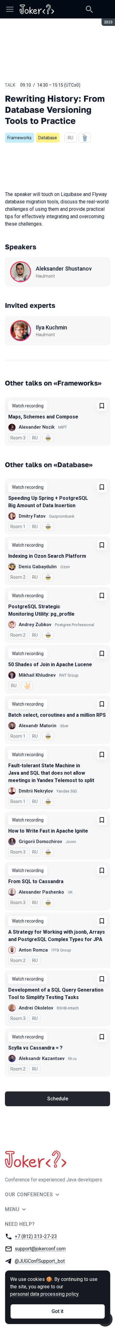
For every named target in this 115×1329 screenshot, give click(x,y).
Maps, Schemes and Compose (43, 417)
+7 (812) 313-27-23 (36, 1236)
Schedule (57, 1099)
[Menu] (10, 9)
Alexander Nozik (37, 427)
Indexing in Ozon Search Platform (47, 556)
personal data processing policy (44, 1294)
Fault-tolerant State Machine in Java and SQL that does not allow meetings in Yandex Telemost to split (51, 773)
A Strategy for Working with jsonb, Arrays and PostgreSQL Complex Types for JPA (56, 935)
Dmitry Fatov (32, 516)
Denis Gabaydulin (38, 566)
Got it (57, 1311)
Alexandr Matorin (37, 725)
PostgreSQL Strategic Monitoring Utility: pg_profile (41, 610)
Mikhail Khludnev (37, 675)
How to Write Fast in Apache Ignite (48, 831)
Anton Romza (33, 950)
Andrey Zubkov (35, 624)
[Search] (89, 9)
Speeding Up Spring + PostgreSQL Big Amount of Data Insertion (48, 501)
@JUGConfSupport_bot (40, 1261)
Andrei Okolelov (36, 1007)
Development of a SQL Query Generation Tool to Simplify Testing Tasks (55, 993)
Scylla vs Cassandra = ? (35, 1048)
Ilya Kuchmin (51, 327)
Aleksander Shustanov (64, 268)
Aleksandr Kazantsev (41, 1058)
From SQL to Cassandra (35, 881)
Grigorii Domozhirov (40, 841)
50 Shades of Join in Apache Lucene (50, 664)
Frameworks (19, 137)
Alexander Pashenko (41, 892)
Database (47, 137)
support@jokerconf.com (40, 1249)
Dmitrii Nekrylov (36, 791)
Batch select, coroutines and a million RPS (57, 715)
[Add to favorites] (102, 406)
